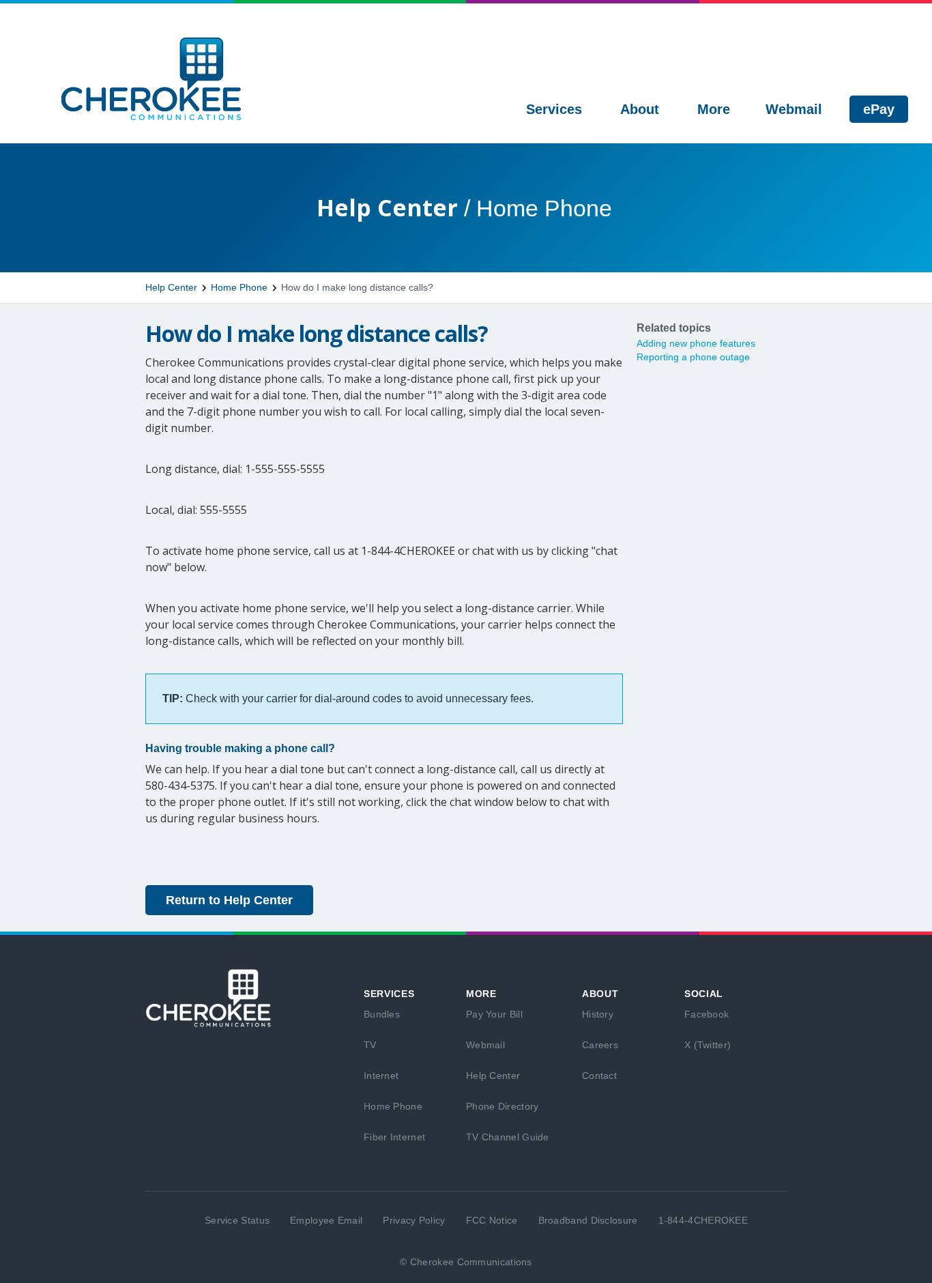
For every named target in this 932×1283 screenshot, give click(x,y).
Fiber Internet (394, 1136)
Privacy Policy (414, 1220)
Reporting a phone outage (693, 356)
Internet (381, 1075)
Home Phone (239, 287)
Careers (600, 1044)
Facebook (706, 1014)
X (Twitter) (707, 1044)
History (597, 1014)
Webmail (485, 1044)
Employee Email (326, 1220)
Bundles (382, 1014)
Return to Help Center (229, 900)
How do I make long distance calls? (357, 287)
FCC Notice (492, 1220)
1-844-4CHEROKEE (703, 1220)
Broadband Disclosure (588, 1220)
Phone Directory (502, 1106)
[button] (554, 109)
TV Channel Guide (507, 1136)
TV (370, 1044)
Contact (599, 1075)
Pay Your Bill (494, 1014)
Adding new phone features (696, 343)
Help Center (171, 287)
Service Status (237, 1220)
